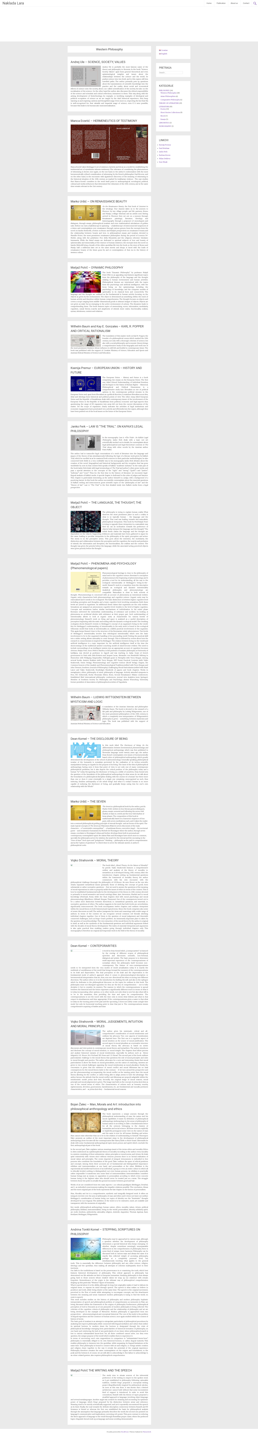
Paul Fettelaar (164, 148)
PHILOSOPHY (164, 90)
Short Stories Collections (170, 112)
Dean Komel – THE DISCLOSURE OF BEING (99, 738)
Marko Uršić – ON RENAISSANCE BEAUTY (99, 201)
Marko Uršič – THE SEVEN (88, 801)
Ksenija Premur (165, 145)
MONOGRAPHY (165, 126)
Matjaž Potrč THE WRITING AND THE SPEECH (101, 1370)
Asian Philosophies (168, 96)
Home (209, 3)
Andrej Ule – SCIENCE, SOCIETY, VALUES (98, 62)
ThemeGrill (147, 1432)
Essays (163, 119)
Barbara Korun (164, 155)
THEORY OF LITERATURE (169, 103)
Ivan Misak (163, 162)
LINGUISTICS (164, 123)
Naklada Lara (13, 3)
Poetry (163, 109)
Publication (221, 3)
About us (234, 3)
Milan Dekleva (164, 159)
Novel (163, 116)
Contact (246, 3)
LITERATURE (164, 107)
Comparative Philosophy (170, 100)
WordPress (124, 1432)
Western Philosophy (168, 93)
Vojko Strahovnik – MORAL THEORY (95, 860)
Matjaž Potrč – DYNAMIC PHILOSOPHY (97, 267)
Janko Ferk (163, 152)
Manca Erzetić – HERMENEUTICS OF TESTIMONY (104, 121)
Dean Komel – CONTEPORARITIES (94, 946)
